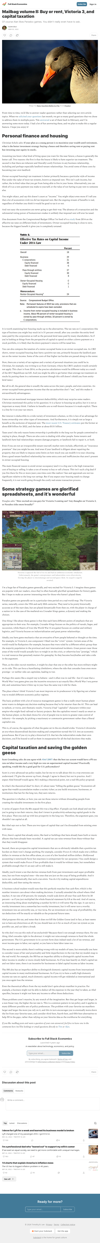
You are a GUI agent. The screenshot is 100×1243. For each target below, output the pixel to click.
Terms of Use (63, 1059)
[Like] (4, 35)
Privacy (49, 1224)
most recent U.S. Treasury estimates (63, 423)
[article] (50, 1135)
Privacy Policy (69, 1062)
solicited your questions (30, 116)
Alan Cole (12, 27)
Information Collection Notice (49, 1062)
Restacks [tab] (19, 1091)
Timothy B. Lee (19, 1137)
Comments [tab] (8, 1091)
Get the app (63, 1231)
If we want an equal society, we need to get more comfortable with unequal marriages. (41, 1150)
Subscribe (82, 4)
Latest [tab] (12, 1123)
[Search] (95, 1123)
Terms (56, 1224)
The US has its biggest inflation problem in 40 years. (25, 1166)
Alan (67, 1026)
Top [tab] (5, 1123)
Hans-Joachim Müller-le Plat (48, 105)
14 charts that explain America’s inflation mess (27, 1163)
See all (7, 1179)
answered (44, 120)
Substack (37, 1237)
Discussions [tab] (22, 1123)
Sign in (93, 4)
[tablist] (13, 1090)
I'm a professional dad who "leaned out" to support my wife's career (38, 1146)
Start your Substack (43, 1231)
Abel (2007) (47, 759)
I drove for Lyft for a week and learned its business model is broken (38, 1130)
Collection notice (68, 1224)
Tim (60, 1026)
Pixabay (67, 105)
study (72, 219)
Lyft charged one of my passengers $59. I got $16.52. (26, 1134)
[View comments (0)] (11, 35)
